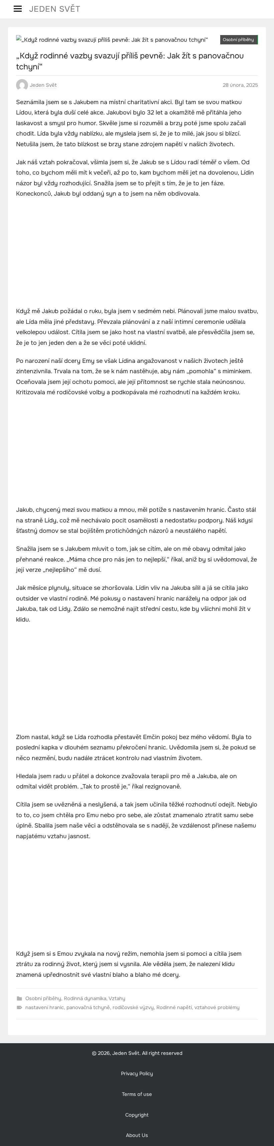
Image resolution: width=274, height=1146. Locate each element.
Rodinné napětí (174, 1007)
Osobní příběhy (238, 39)
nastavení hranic (44, 1007)
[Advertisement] (137, 253)
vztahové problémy (217, 1007)
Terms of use (137, 1094)
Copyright (137, 1115)
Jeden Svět (55, 9)
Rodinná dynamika (85, 998)
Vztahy (117, 998)
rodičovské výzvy (133, 1007)
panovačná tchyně (88, 1007)
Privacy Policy (137, 1074)
